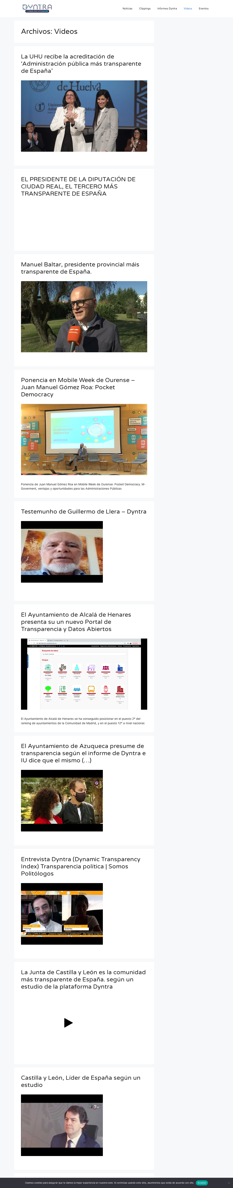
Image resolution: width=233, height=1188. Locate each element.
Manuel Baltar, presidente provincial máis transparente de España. (80, 268)
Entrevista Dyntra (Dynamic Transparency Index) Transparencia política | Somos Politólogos (80, 866)
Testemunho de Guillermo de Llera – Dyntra (84, 511)
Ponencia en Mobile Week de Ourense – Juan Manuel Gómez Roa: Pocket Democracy (78, 387)
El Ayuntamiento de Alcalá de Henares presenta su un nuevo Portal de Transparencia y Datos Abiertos (76, 622)
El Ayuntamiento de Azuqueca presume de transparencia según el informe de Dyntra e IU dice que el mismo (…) (83, 753)
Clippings (145, 8)
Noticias (127, 8)
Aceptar (202, 1182)
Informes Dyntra (167, 8)
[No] (228, 1183)
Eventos (204, 8)
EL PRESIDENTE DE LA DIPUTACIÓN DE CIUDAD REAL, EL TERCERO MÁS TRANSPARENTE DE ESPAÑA (78, 186)
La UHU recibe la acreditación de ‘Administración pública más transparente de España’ (81, 64)
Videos (188, 8)
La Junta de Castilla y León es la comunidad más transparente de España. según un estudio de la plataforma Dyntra (83, 979)
